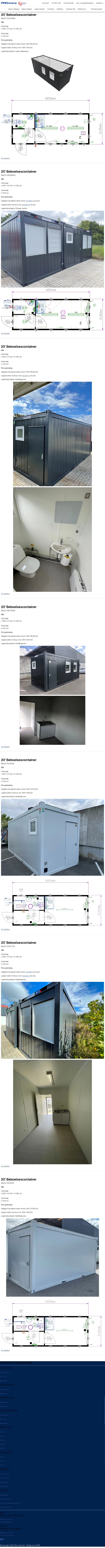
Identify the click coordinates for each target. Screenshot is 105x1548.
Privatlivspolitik (69, 3)
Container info (70, 9)
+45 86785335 (6, 1522)
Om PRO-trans (56, 3)
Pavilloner (4, 1402)
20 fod (2, 1444)
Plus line (3, 1377)
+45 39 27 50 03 (7, 1535)
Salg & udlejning (13, 9)
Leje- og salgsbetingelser (85, 3)
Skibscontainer (27, 9)
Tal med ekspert (96, 9)
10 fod (2, 1440)
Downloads (4, 1482)
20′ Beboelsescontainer (19, 15)
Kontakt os (99, 3)
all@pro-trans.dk (6, 1519)
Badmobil (3, 1406)
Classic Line (4, 1478)
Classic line (4, 1372)
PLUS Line (4, 1474)
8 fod (2, 1436)
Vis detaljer (5, 158)
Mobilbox (60, 9)
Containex (50, 9)
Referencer (82, 9)
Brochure (46, 3)
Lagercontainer (39, 9)
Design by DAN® (33, 1545)
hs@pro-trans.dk (6, 1533)
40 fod (2, 1448)
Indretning (4, 1486)
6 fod (2, 1432)
